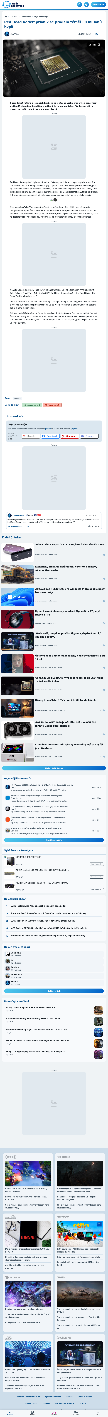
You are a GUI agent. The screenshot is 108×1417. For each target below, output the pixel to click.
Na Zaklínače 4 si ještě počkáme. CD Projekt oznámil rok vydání (76, 1198)
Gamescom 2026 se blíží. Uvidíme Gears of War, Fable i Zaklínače (26, 1190)
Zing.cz (9, 1032)
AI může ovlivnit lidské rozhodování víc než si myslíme (25, 1266)
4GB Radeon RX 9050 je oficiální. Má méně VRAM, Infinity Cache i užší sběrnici (65, 724)
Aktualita (13, 17)
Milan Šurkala (41, 554)
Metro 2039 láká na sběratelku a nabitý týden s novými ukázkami (38, 1040)
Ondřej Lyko (40, 623)
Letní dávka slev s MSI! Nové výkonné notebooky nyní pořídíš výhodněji (78, 1250)
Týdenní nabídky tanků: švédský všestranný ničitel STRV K (78, 1310)
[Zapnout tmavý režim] (86, 4)
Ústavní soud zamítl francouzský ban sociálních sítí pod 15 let (70, 657)
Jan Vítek (15, 34)
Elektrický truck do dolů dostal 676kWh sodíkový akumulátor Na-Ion (66, 568)
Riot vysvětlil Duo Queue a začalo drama (22, 1322)
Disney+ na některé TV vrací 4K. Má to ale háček (65, 700)
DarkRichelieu (19, 515)
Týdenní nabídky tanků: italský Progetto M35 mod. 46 (79, 1326)
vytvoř (74, 429)
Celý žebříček (54, 991)
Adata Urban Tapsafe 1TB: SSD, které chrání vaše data (69, 544)
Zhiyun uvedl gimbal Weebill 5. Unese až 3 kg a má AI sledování (79, 1379)
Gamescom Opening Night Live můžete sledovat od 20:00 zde (36, 1029)
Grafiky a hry (26, 17)
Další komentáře (54, 840)
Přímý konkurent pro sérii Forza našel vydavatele (30, 1007)
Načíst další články (54, 768)
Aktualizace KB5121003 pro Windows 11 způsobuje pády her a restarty (70, 590)
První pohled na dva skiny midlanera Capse (24, 1309)
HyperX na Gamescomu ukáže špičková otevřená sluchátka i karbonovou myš (26, 1258)
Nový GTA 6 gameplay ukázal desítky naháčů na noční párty (35, 1051)
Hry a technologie (41, 17)
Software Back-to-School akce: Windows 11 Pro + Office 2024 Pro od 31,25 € (78, 1387)
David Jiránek (40, 645)
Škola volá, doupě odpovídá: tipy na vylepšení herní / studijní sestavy (68, 635)
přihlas (48, 429)
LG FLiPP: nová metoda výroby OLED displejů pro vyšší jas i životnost (69, 746)
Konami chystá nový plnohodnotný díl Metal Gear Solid (33, 1018)
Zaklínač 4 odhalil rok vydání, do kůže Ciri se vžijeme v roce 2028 (24, 1387)
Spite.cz (9, 1010)
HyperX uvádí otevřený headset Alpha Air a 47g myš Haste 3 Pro (67, 613)
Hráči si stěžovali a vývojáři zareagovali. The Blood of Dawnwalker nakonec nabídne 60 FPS (79, 1190)
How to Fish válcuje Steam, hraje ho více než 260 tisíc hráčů (26, 1198)
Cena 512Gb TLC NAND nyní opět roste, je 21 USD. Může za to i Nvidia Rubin (69, 679)
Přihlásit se (98, 4)
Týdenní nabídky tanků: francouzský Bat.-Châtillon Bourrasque (79, 1318)
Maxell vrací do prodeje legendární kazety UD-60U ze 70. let (27, 1250)
